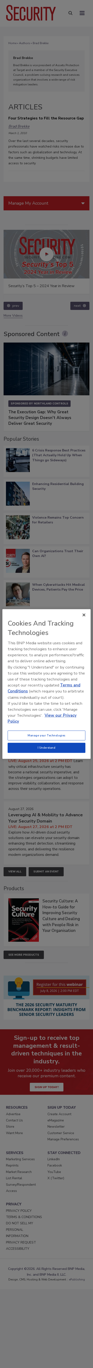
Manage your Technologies (46, 735)
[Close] (84, 615)
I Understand (47, 748)
